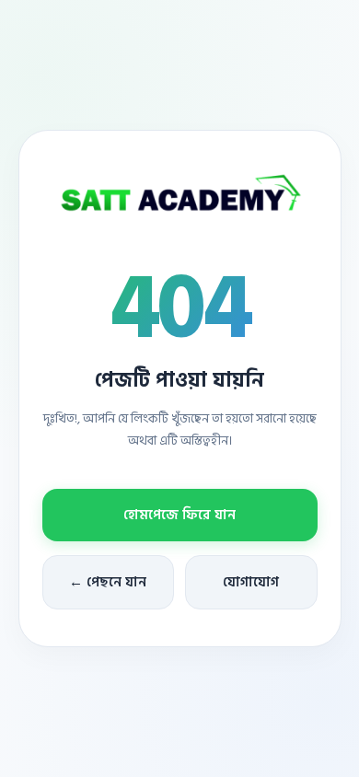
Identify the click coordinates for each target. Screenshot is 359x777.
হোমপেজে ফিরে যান (179, 515)
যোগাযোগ (251, 582)
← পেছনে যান (107, 582)
